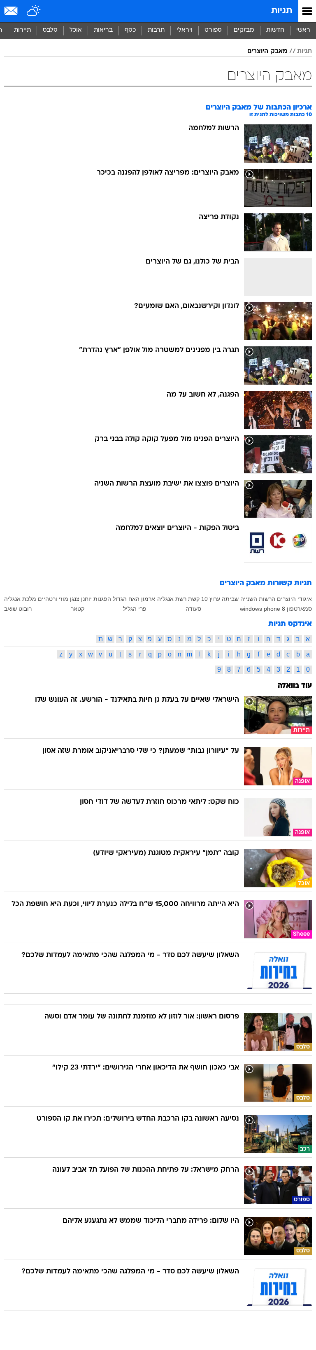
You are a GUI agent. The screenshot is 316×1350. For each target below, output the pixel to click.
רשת (180, 599)
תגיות (281, 11)
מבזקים (244, 30)
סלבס (50, 30)
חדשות (275, 30)
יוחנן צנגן (81, 599)
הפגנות (102, 599)
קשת (194, 599)
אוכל (76, 30)
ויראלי (185, 30)
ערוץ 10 (210, 599)
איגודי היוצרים (294, 599)
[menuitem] (275, 30)
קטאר (77, 608)
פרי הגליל (134, 608)
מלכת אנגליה (20, 599)
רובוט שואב (18, 608)
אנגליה (165, 599)
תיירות (22, 30)
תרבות (156, 30)
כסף (130, 30)
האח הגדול (126, 599)
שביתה (230, 599)
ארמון (148, 599)
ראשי (303, 30)
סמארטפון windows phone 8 (276, 608)
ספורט (213, 30)
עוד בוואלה (295, 685)
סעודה (193, 608)
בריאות (103, 30)
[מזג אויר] (34, 11)
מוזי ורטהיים (53, 599)
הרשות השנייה (257, 599)
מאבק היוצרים (267, 51)
